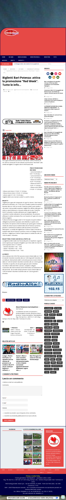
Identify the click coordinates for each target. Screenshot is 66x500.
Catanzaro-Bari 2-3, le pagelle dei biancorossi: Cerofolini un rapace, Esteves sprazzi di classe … (53, 92)
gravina (47, 340)
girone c (47, 337)
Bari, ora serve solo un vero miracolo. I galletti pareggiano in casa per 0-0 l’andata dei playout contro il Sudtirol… (53, 246)
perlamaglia (57, 350)
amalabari (48, 311)
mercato (47, 346)
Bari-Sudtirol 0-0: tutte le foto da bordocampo (54, 229)
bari (46, 314)
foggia (56, 327)
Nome (4, 398)
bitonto (52, 314)
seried (53, 362)
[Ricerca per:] (55, 64)
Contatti (21, 60)
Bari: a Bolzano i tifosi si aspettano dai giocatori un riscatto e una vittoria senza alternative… (52, 222)
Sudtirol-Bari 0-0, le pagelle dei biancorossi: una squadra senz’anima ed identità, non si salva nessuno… (53, 206)
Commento (5, 385)
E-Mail (4, 403)
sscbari (26, 300)
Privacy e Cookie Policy (33, 476)
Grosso (54, 340)
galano (47, 334)
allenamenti (49, 308)
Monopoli (48, 350)
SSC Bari (11, 57)
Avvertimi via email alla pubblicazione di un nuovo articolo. (20, 416)
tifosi (47, 372)
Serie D (47, 362)
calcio (59, 314)
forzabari (48, 330)
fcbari (47, 324)
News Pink (47, 57)
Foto (55, 57)
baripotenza (10, 300)
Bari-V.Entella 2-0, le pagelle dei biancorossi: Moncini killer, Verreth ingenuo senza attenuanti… (53, 134)
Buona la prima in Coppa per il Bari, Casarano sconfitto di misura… (52, 198)
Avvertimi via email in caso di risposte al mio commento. (20, 413)
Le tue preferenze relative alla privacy (40, 498)
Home (3, 57)
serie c (59, 359)
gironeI (55, 337)
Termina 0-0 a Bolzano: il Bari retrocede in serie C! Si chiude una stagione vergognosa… (52, 214)
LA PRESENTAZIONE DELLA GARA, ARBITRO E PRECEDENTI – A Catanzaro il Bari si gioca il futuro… (53, 108)
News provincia (34, 57)
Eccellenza (48, 321)
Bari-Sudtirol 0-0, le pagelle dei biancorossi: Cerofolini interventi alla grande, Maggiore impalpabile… (53, 237)
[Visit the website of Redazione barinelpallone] (3, 322)
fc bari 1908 (48, 327)
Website (4, 408)
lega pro (56, 343)
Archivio (4, 60)
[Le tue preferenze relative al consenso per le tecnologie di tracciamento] (63, 497)
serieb (47, 359)
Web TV (13, 60)
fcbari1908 (54, 324)
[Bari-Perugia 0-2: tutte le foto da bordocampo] (36, 349)
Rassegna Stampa (50, 356)
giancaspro (55, 334)
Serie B (59, 356)
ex (54, 321)
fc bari (60, 321)
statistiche (48, 369)
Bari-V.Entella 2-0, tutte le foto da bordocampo (53, 115)
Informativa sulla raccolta (16, 498)
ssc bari (47, 366)
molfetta (55, 346)
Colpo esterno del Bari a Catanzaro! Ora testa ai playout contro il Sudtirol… (53, 100)
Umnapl (53, 372)
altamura (58, 308)
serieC (19, 300)
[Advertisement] (33, 14)
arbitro (56, 311)
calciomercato (49, 318)
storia (56, 369)
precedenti (48, 353)
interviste (48, 343)
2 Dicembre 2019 (9, 89)
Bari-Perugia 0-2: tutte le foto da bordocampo (35, 357)
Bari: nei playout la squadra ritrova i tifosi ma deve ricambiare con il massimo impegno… (52, 84)
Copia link (8, 130)
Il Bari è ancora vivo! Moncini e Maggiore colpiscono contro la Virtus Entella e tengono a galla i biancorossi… (53, 143)
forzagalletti (57, 330)
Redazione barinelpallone (22, 89)
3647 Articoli (19, 309)
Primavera (57, 353)
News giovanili (22, 57)
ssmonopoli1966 (57, 366)
